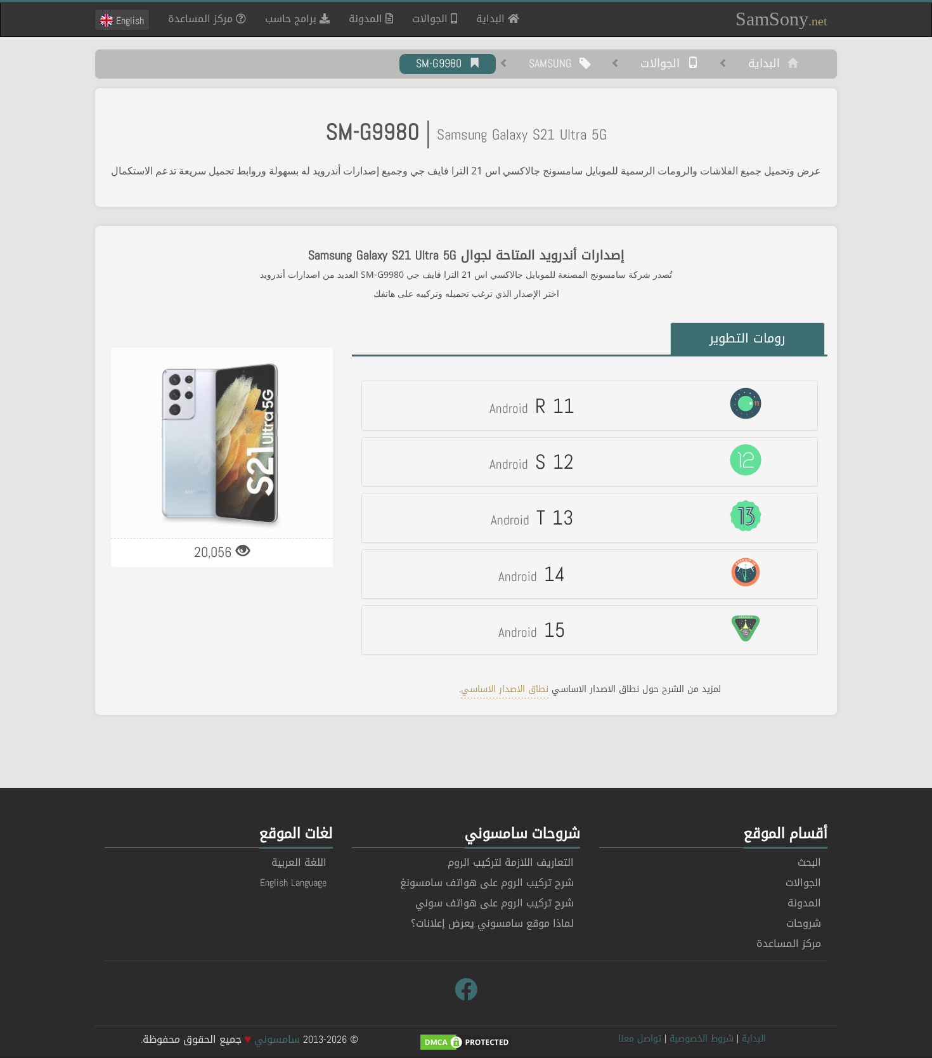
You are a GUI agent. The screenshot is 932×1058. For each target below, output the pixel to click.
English (128, 20)
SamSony (781, 18)
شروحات (803, 923)
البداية (487, 18)
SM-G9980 (442, 64)
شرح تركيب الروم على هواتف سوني (494, 903)
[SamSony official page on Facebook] (466, 990)
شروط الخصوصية (702, 1038)
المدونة (367, 19)
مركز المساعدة (202, 19)
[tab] (589, 405)
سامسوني (277, 1039)
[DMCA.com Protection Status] (466, 1044)
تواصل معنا (639, 1038)
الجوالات (431, 19)
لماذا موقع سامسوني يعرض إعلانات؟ (492, 923)
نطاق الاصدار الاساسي (504, 689)
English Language (293, 882)
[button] (590, 405)
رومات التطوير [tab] (747, 338)
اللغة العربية (299, 862)
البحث (809, 862)
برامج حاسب (292, 19)
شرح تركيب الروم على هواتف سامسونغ (487, 882)
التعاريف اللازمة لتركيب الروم (511, 862)
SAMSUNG (554, 64)
